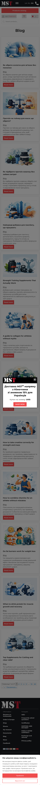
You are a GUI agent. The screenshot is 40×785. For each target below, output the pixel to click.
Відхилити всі (20, 781)
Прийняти (20, 775)
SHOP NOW (20, 404)
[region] (20, 770)
